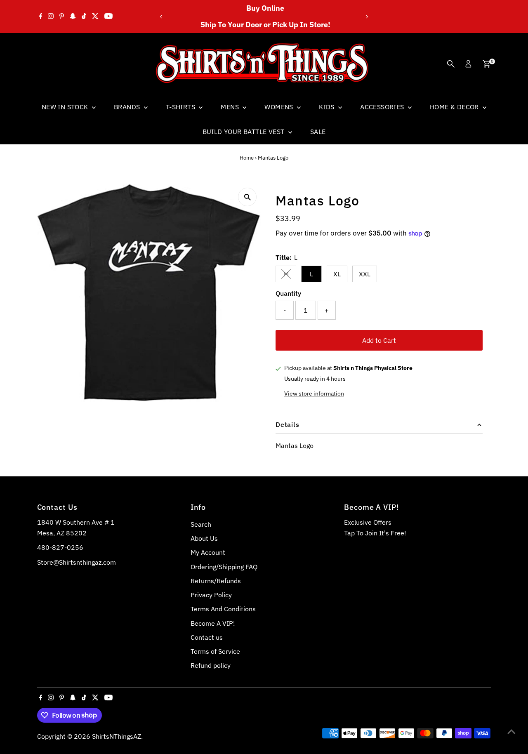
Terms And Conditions (223, 609)
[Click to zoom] (247, 197)
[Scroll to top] (511, 731)
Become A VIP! (213, 623)
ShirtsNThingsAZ (116, 736)
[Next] (366, 16)
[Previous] (161, 16)
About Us (204, 538)
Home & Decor (455, 107)
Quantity (288, 293)
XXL (364, 274)
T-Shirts (181, 107)
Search (201, 524)
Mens (230, 107)
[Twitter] (95, 16)
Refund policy (211, 665)
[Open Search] (451, 64)
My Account (208, 552)
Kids (327, 107)
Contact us (207, 637)
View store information (314, 393)
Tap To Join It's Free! (375, 533)
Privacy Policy (211, 595)
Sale (318, 131)
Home (247, 157)
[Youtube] (108, 16)
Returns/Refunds (216, 581)
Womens (279, 107)
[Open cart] (486, 64)
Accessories (383, 107)
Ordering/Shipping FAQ (224, 567)
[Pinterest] (61, 16)
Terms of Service (215, 651)
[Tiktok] (84, 16)
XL (337, 274)
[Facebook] (41, 16)
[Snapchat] (73, 16)
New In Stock (66, 107)
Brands (128, 107)
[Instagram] (51, 16)
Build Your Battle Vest (244, 131)
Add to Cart (379, 340)
